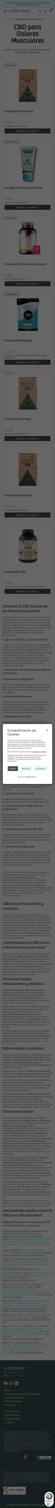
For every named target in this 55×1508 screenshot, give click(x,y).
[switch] (49, 1504)
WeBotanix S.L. (31, 777)
